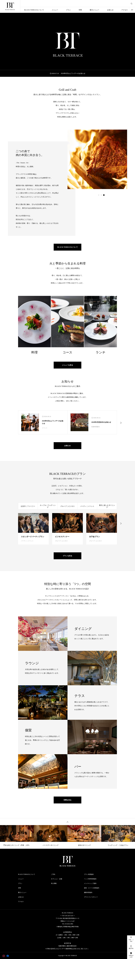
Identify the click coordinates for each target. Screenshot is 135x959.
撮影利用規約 (88, 892)
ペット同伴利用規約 (90, 879)
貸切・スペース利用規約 (91, 888)
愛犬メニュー (94, 10)
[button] (101, 195)
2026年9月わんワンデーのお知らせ (52, 422)
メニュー (55, 10)
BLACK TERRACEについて (34, 10)
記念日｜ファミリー (28, 506)
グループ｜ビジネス (67, 506)
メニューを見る (67, 365)
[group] (67, 73)
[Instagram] (3, 956)
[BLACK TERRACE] (10, 6)
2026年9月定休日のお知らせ (101, 422)
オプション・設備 (56, 879)
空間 (80, 10)
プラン (68, 10)
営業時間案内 (95, 427)
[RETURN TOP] (67, 821)
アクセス (124, 10)
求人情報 (54, 883)
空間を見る (67, 800)
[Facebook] (7, 956)
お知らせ (110, 10)
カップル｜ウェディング (48, 506)
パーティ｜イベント (87, 506)
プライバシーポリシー (91, 897)
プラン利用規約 (89, 874)
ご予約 (53, 874)
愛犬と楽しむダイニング (107, 506)
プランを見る (67, 556)
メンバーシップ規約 (90, 883)
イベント (44, 428)
